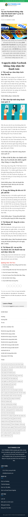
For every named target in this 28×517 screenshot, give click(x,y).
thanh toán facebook (6, 424)
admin (13, 19)
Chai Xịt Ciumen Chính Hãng (10, 272)
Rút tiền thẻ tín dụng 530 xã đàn (9, 342)
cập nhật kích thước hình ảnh (8, 389)
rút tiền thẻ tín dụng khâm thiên (9, 353)
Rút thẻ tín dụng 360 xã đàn (8, 331)
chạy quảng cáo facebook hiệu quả (9, 375)
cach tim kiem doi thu (6, 364)
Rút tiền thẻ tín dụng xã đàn (8, 333)
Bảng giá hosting (5, 505)
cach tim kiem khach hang (17, 364)
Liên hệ (3, 499)
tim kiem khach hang (15, 430)
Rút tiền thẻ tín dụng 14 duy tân (9, 336)
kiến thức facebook (18, 407)
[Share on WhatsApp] (7, 286)
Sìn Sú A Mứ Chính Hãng (9, 278)
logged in (11, 306)
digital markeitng (18, 389)
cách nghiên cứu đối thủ (7, 381)
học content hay (5, 398)
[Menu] (2, 4)
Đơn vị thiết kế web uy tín (7, 435)
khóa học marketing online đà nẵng (9, 404)
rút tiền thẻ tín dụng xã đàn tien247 (10, 347)
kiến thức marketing (6, 410)
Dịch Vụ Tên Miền (5, 487)
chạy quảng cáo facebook (7, 369)
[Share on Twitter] (12, 286)
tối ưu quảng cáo (5, 432)
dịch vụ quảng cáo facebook (7, 392)
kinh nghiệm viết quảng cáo (7, 407)
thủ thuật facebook (5, 430)
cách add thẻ (22, 291)
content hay (19, 375)
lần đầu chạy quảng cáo (16, 295)
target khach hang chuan (16, 421)
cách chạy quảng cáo (5, 293)
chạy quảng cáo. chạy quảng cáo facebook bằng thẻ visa (13, 367)
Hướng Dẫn (4, 319)
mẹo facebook (4, 418)
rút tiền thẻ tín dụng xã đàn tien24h (10, 344)
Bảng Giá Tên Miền (6, 508)
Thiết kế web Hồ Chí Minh (20, 427)
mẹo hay (10, 418)
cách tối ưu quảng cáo (17, 381)
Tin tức (3, 9)
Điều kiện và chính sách (7, 502)
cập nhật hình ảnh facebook (7, 387)
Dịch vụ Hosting (5, 481)
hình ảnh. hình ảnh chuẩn (20, 392)
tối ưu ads (23, 430)
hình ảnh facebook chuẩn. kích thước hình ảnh (11, 395)
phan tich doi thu (17, 418)
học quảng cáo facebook (15, 398)
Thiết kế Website (5, 484)
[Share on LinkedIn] (20, 286)
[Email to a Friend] (15, 286)
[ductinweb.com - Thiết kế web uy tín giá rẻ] (13, 5)
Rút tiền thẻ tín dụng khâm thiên (9, 339)
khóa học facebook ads (6, 401)
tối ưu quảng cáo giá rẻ (15, 432)
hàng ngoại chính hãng (7, 356)
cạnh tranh (13, 384)
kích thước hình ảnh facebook (8, 412)
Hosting (3, 316)
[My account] (23, 4)
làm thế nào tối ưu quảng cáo (8, 415)
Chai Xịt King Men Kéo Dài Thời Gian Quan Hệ (15, 269)
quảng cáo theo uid (5, 421)
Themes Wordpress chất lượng (17, 424)
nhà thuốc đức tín (5, 350)
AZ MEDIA (15, 49)
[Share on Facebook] (10, 286)
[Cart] (26, 4)
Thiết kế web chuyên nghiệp (7, 427)
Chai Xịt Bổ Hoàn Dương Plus (10, 280)
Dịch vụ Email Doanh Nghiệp (8, 490)
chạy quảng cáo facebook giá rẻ (8, 372)
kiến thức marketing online (16, 410)
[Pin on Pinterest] (18, 286)
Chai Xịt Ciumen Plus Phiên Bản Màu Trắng (14, 275)
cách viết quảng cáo (6, 384)
